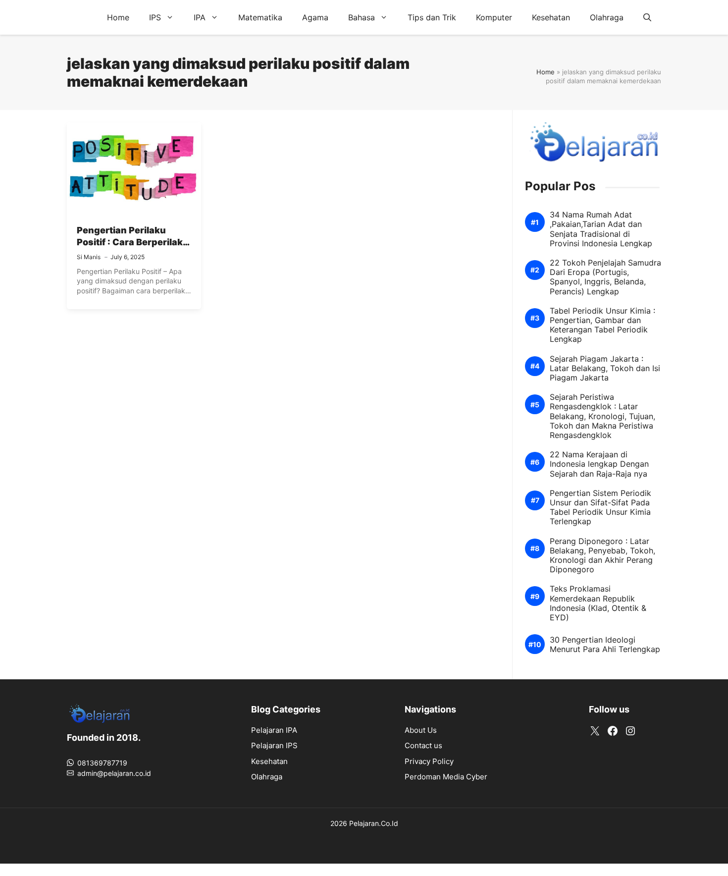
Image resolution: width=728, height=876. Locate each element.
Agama (315, 17)
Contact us (423, 745)
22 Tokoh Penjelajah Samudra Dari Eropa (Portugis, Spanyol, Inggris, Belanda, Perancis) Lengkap (605, 277)
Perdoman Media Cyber (446, 776)
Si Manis (89, 257)
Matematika (260, 17)
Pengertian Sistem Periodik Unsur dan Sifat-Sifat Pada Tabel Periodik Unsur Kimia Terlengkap (600, 508)
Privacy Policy (429, 761)
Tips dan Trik (432, 17)
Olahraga (607, 17)
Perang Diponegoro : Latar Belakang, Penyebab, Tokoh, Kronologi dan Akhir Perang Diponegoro (602, 556)
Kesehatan (551, 17)
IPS (155, 17)
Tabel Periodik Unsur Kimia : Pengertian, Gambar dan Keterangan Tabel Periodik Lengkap (602, 325)
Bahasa (361, 17)
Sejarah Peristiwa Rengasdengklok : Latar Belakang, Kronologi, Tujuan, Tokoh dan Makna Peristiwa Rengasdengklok (602, 416)
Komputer (494, 17)
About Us (421, 730)
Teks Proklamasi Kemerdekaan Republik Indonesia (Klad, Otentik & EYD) (598, 603)
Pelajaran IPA (274, 730)
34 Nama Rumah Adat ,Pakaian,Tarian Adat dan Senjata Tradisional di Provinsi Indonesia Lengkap (601, 229)
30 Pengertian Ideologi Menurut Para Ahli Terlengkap (605, 644)
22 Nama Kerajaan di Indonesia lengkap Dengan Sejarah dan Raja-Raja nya (599, 464)
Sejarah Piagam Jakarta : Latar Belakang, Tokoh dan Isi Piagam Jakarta (605, 368)
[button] (647, 17)
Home (118, 17)
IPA (200, 17)
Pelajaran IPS (274, 745)
